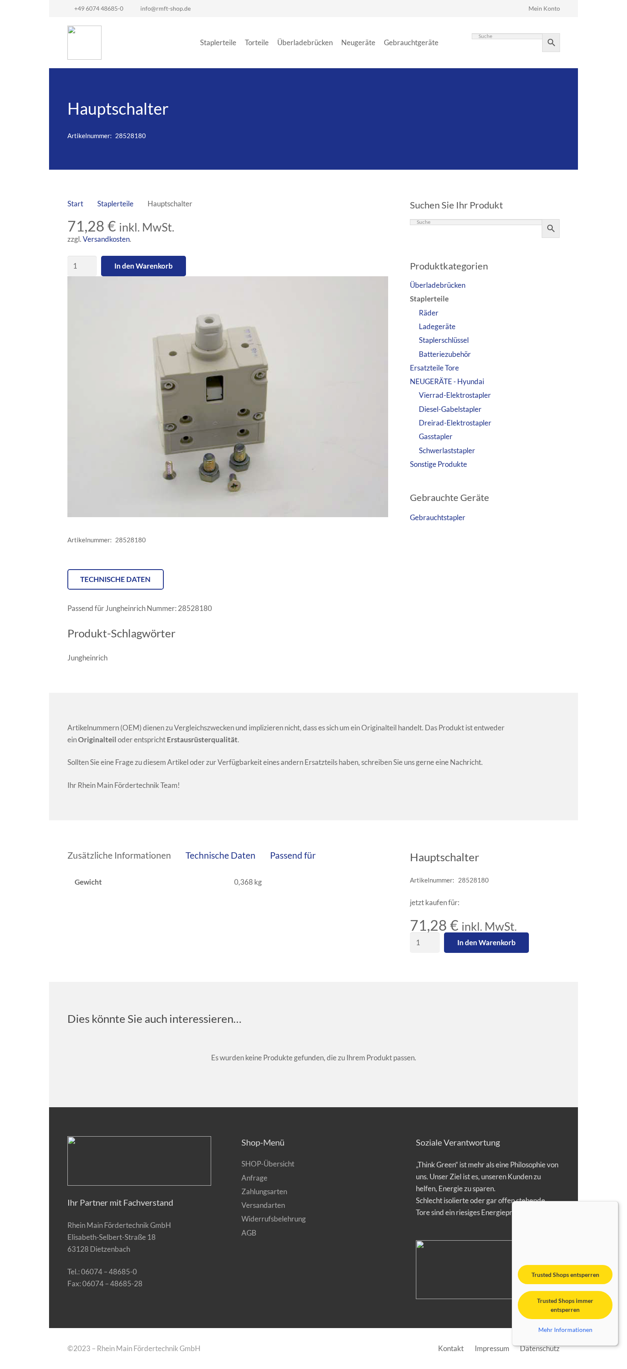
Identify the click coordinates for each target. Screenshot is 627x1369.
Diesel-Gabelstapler (450, 409)
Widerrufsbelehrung (273, 1218)
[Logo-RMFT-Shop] (84, 43)
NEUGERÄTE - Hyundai (447, 381)
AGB (248, 1232)
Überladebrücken (437, 285)
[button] (373, 290)
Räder (428, 312)
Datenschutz (540, 1348)
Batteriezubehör (445, 354)
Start (75, 203)
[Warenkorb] (452, 42)
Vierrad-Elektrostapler (455, 395)
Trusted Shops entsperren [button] (565, 1274)
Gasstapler (436, 436)
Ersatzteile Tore (434, 367)
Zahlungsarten (264, 1191)
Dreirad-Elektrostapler (455, 422)
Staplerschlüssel (444, 340)
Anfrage (254, 1177)
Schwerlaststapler (447, 450)
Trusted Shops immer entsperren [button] (565, 1305)
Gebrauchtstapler (437, 517)
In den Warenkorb (143, 265)
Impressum (492, 1348)
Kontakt (451, 1348)
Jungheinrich (87, 657)
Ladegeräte (437, 326)
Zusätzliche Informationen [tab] (119, 855)
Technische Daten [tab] (220, 855)
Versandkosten (106, 238)
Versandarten (263, 1205)
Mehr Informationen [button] (565, 1329)
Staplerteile (115, 203)
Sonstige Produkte (438, 464)
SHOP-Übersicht (267, 1163)
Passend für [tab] (293, 855)
